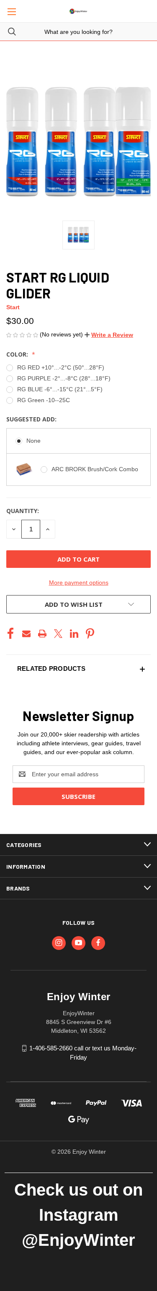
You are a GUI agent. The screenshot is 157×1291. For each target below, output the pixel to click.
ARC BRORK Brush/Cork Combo (94, 469)
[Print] (42, 633)
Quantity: (22, 511)
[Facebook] (10, 633)
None (33, 440)
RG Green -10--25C (43, 400)
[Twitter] (58, 633)
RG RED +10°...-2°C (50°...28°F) (60, 367)
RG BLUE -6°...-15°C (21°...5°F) (60, 389)
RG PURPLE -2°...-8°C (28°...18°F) (64, 378)
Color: (18, 354)
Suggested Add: (32, 419)
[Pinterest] (90, 633)
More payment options (78, 582)
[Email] (26, 633)
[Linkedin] (74, 633)
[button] (109, 334)
